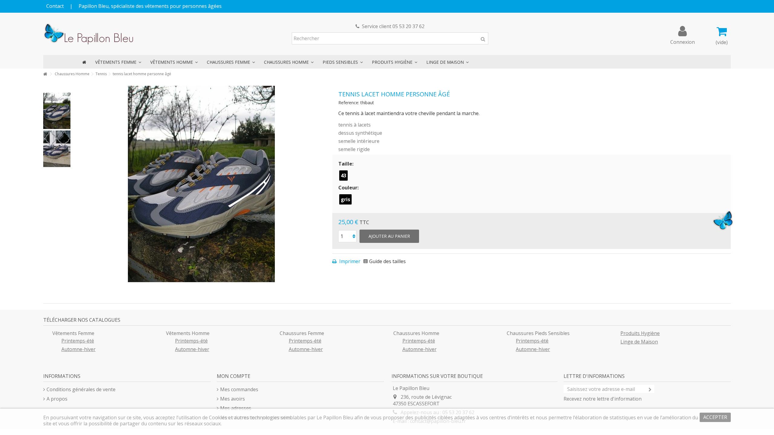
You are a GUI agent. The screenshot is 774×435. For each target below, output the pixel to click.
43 (343, 175)
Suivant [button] (323, 184)
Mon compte (233, 376)
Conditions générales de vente (81, 389)
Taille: (346, 164)
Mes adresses (235, 408)
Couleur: (349, 188)
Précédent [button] (79, 184)
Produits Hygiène (640, 333)
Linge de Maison (639, 341)
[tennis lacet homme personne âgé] (56, 111)
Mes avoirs (232, 399)
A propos (57, 399)
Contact (55, 6)
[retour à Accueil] (45, 74)
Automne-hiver (78, 349)
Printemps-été (77, 340)
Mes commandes (239, 389)
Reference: (348, 102)
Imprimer (349, 261)
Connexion (682, 41)
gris (345, 199)
